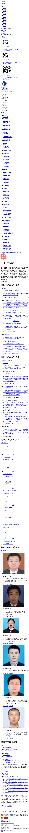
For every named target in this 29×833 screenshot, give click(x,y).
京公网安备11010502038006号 (17, 796)
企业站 (6, 28)
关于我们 (5, 772)
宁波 (4, 15)
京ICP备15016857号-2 (15, 795)
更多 (4, 26)
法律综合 (14, 252)
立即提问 (3, 360)
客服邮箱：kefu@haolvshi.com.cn (11, 776)
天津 (4, 17)
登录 (2, 831)
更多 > (2, 745)
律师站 (9, 28)
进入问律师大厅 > (9, 360)
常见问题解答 (12, 779)
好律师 (3, 252)
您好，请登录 (4, 30)
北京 (4, 6)
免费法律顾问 (6, 755)
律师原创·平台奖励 (8, 792)
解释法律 (5, 753)
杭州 (4, 14)
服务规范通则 (21, 782)
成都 (4, 24)
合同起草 (26, 785)
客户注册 (3, 31)
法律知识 (8, 252)
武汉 (4, 12)
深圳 (4, 11)
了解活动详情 (9, 830)
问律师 (12, 785)
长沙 (4, 21)
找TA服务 (5, 584)
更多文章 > (3, 288)
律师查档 (12, 788)
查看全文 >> (16, 297)
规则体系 (23, 779)
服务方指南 (25, 791)
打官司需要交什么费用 (9, 762)
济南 (4, 20)
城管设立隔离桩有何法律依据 (10, 760)
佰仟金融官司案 (7, 750)
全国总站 (3, 1)
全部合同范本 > (4, 443)
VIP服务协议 (12, 783)
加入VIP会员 (4, 34)
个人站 (2, 28)
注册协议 (10, 782)
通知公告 (5, 773)
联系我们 (5, 775)
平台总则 (15, 782)
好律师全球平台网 (7, 806)
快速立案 (17, 788)
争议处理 (8, 780)
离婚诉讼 (7, 789)
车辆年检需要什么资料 (9, 747)
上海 (4, 8)
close (2, 820)
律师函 (5, 786)
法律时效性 (6, 759)
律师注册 (3, 33)
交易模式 (18, 779)
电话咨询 (16, 785)
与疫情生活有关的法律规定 (10, 749)
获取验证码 (16, 825)
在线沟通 (11, 584)
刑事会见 (22, 788)
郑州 (4, 18)
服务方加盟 (11, 791)
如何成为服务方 (18, 791)
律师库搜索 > (4, 550)
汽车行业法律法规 (7, 756)
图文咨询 (21, 785)
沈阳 (4, 23)
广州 (4, 9)
